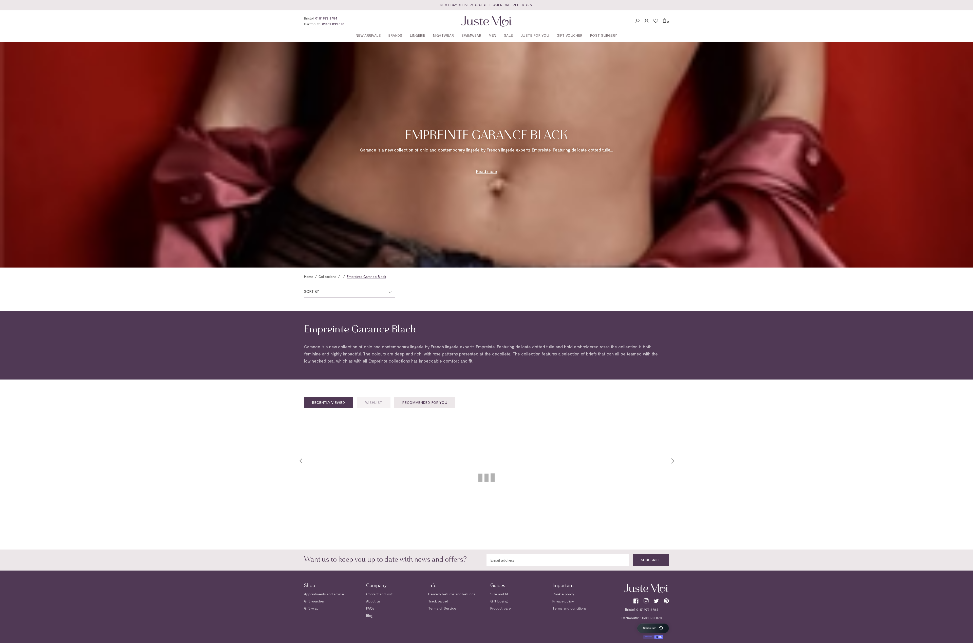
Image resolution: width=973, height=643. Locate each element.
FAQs (370, 608)
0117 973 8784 (326, 18)
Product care (500, 608)
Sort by (311, 291)
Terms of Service (442, 608)
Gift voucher (314, 601)
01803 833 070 (333, 24)
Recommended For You (424, 402)
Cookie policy (563, 594)
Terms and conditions (569, 608)
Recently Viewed (328, 402)
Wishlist (374, 402)
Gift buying (499, 601)
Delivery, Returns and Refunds (451, 594)
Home (308, 276)
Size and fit (499, 594)
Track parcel (438, 601)
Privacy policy (563, 601)
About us (373, 601)
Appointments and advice (324, 594)
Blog (369, 615)
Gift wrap (311, 608)
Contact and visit (379, 594)
